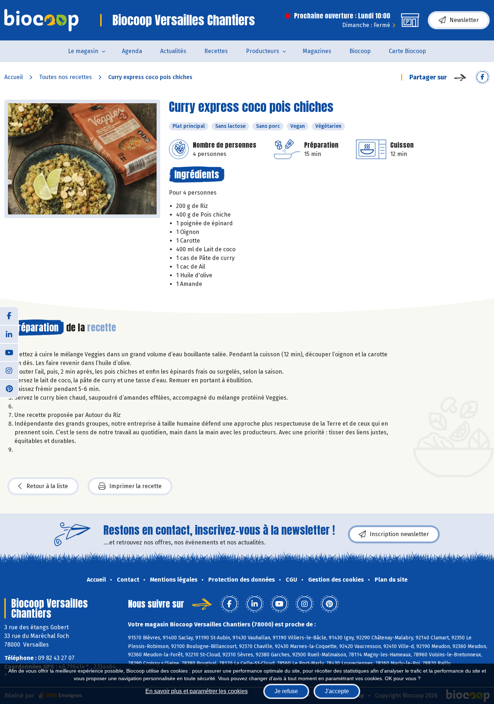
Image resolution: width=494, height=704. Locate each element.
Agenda (132, 51)
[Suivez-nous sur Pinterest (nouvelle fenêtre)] (9, 388)
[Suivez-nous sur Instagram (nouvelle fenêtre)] (9, 370)
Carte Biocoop (407, 51)
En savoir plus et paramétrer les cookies (196, 691)
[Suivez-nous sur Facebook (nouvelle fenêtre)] (9, 316)
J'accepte (337, 691)
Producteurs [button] (262, 51)
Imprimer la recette (135, 486)
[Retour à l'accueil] (41, 20)
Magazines (317, 51)
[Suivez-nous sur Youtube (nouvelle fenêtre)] (9, 352)
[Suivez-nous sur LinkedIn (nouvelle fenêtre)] (9, 334)
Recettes (216, 51)
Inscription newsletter (399, 534)
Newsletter (464, 20)
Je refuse (286, 691)
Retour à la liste (47, 486)
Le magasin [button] (83, 51)
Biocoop (360, 51)
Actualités (173, 51)
